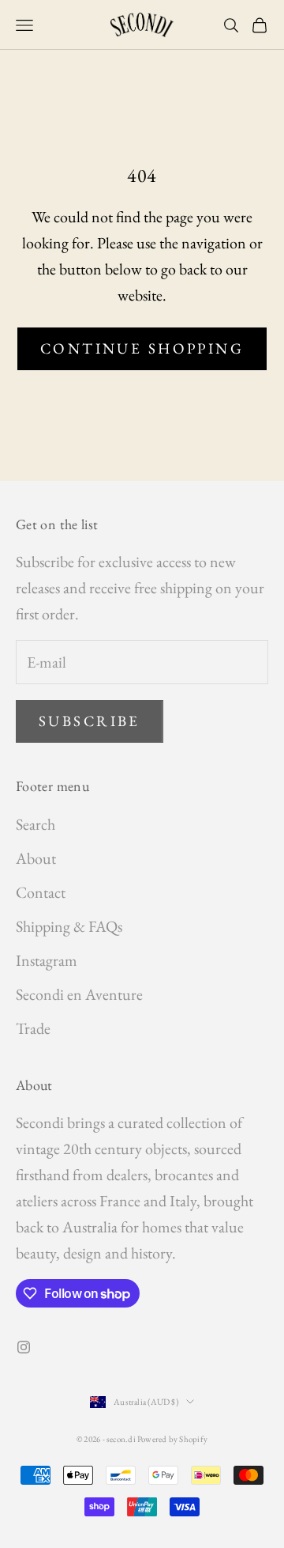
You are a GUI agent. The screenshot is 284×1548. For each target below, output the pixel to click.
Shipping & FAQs (69, 926)
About (36, 858)
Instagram (46, 960)
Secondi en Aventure (79, 994)
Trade (33, 1028)
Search (35, 824)
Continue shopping (142, 348)
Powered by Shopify (172, 1438)
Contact (40, 892)
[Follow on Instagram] (24, 1347)
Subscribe (89, 721)
